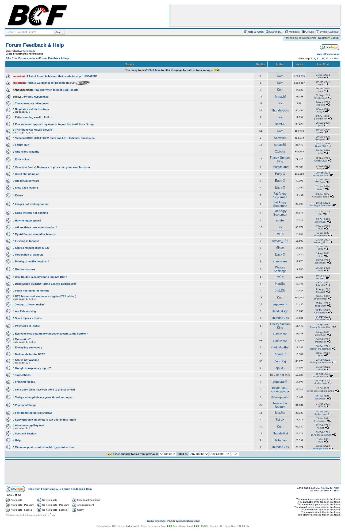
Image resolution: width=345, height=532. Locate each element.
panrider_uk (320, 118)
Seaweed (280, 138)
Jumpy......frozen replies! (30, 304)
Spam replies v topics (28, 318)
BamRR (280, 124)
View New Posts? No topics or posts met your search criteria (52, 167)
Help (18, 440)
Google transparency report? (33, 368)
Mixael (280, 247)
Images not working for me (31, 204)
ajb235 (280, 368)
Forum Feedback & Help (35, 45)
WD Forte (320, 182)
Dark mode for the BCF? (30, 354)
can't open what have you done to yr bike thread (45, 389)
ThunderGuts (280, 110)
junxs (320, 132)
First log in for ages (27, 241)
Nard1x (280, 283)
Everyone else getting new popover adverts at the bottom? (51, 333)
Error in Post (23, 159)
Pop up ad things (25, 405)
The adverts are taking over (32, 103)
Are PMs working (25, 311)
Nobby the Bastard (320, 348)
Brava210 (320, 146)
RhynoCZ (280, 354)
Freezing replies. (25, 381)
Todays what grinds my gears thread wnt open (44, 397)
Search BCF (276, 31)
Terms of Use (159, 521)
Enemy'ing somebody (28, 347)
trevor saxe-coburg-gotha (280, 389)
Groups (309, 31)
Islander (320, 285)
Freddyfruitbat (280, 167)
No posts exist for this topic (32, 109)
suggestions (23, 375)
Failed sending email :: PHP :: (33, 117)
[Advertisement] (254, 15)
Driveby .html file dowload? (32, 261)
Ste (280, 103)
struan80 (280, 144)
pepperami (280, 304)
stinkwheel (320, 222)
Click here (154, 70)
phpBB (181, 521)
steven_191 (280, 241)
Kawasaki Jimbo (320, 196)
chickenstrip (320, 298)
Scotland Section (25, 433)
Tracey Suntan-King (280, 159)
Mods (32, 51)
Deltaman (280, 440)
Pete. (320, 256)
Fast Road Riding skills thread (33, 412)
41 (323, 58)
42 (327, 58)
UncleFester (320, 235)
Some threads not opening (31, 212)
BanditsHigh (280, 311)
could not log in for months (32, 290)
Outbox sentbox (25, 269)
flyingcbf (280, 96)
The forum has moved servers (33, 129)
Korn (25, 51)
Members (294, 31)
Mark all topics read (328, 54)
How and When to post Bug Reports (56, 89)
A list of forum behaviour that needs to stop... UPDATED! (62, 76)
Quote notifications (27, 151)
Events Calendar (329, 31)
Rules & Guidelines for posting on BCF (51, 82)
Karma (19, 195)
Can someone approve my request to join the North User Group (54, 124)
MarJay (280, 412)
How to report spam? (28, 220)
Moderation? (23, 339)
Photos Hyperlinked (36, 96)
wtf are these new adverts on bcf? (36, 227)
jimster (280, 220)
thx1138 (280, 290)
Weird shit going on (27, 174)
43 (331, 58)
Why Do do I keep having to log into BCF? (41, 277)
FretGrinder (320, 421)
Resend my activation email (300, 37)
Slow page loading (26, 187)
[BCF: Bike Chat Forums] (37, 25)
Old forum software (27, 180)
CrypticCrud (320, 98)
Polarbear (320, 341)
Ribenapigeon (280, 397)
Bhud (320, 355)
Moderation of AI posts (29, 254)
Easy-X (320, 111)
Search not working (27, 360)
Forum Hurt (22, 144)
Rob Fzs (320, 104)
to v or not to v (320, 175)
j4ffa (320, 125)
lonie (320, 153)
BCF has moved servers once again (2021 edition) (45, 296)
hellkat (320, 427)
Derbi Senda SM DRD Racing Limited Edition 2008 (45, 283)
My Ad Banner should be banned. (35, 234)
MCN (320, 228)
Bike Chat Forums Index (20, 58)
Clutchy (280, 151)
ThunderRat (280, 433)
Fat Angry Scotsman (280, 195)
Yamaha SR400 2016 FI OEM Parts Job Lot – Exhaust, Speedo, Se (55, 138)
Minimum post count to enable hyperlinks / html (44, 447)
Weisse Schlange (280, 269)
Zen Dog (280, 361)
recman (320, 278)
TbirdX (280, 419)
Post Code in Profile (27, 325)
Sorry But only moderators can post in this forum (45, 419)
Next (336, 58)
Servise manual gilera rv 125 (32, 247)
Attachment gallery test (29, 425)
